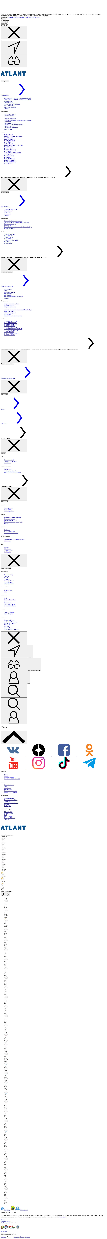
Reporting (6, 626)
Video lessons (7, 788)
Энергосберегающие (10, 118)
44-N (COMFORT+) (9, 139)
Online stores (4, 423)
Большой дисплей (9, 305)
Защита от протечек (9, 311)
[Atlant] (13, 79)
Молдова (16, 1237)
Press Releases (8, 602)
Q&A (5, 786)
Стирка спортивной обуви (11, 303)
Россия (22, 1237)
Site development (5, 1223)
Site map (3, 1220)
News (5, 601)
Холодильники (5, 81)
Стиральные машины (6, 272)
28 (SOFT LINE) (8, 147)
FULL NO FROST (9, 105)
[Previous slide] (3, 894)
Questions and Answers (10, 461)
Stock (5, 598)
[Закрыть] (14, 32)
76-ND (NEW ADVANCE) (11, 240)
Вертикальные (8, 211)
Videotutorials (7, 463)
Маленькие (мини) (9, 292)
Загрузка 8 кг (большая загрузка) (13, 296)
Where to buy (4, 394)
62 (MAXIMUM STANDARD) (12, 152)
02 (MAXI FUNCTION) (10, 323)
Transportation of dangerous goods (13, 522)
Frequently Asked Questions (11, 629)
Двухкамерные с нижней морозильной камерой (17, 98)
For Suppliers (7, 552)
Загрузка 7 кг (8, 295)
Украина (27, 1237)
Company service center (10, 471)
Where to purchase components (12, 472)
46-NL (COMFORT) (9, 158)
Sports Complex (8, 613)
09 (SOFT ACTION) (9, 326)
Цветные (6, 108)
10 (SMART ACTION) (10, 321)
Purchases (6, 547)
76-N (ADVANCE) (9, 234)
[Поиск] (14, 691)
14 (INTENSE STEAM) (10, 327)
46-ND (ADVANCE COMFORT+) (13, 136)
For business (4, 501)
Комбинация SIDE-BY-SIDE (12, 104)
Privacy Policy (63, 1217)
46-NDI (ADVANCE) (10, 160)
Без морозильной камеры (11, 127)
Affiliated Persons (8, 625)
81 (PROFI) (7, 241)
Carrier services (8, 550)
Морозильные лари (9, 228)
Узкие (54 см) (8, 129)
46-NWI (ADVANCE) (10, 161)
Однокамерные (8, 102)
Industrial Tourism (9, 583)
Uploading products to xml (11, 533)
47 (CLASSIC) (8, 142)
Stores (2, 409)
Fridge (5, 774)
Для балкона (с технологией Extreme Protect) (16, 222)
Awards (6, 577)
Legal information (5, 1221)
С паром (6, 298)
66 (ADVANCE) (8, 144)
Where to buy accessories (10, 792)
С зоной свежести (9, 115)
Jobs (5, 592)
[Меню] (1, 40)
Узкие (5, 290)
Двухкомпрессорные (10, 123)
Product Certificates (9, 580)
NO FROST (7, 212)
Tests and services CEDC (10, 520)
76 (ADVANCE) (8, 238)
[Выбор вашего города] (14, 47)
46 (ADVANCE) (8, 135)
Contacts (6, 576)
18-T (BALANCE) (9, 332)
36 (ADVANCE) (8, 163)
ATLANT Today (8, 574)
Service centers (8, 789)
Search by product (9, 460)
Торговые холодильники (7, 364)
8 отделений (7, 225)
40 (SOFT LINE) (8, 148)
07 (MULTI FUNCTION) (11, 324)
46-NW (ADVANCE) (10, 149)
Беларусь (3, 1237)
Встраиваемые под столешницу (13, 315)
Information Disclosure (10, 623)
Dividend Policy (8, 628)
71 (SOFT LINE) (8, 237)
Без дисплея (7, 314)
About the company (6, 568)
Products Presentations (10, 600)
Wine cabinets (7, 509)
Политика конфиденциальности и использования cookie (24, 17)
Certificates (7, 530)
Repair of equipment (9, 519)
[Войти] (14, 717)
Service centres (8, 469)
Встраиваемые (8, 101)
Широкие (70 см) (9, 126)
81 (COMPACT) (8, 243)
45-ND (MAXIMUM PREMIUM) (13, 145)
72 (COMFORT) (8, 235)
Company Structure (9, 612)
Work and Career (8, 590)
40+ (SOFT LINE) (9, 155)
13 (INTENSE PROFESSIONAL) (13, 329)
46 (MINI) (7, 157)
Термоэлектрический (10, 107)
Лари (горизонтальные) (10, 209)
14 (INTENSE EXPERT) (11, 330)
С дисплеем (7, 121)
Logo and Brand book (10, 605)
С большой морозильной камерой (13, 124)
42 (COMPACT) (8, 151)
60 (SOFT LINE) (8, 138)
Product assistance (9, 785)
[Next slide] (7, 894)
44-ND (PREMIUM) (9, 141)
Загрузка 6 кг (8, 293)
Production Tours (8, 582)
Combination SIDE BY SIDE (12, 779)
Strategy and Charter (9, 620)
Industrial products (9, 511)
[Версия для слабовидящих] (14, 60)
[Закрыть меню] (14, 184)
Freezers (6, 776)
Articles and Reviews (9, 604)
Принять (3, 18)
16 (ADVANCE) (8, 154)
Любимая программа (10, 312)
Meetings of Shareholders (10, 622)
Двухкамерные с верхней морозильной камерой (17, 99)
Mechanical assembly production (12, 517)
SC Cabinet (7, 541)
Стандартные (8, 289)
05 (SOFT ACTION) (9, 335)
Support (3, 453)
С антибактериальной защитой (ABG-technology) (18, 120)
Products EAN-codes (9, 531)
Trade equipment (8, 508)
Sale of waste (7, 549)
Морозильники (5, 192)
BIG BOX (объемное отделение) (13, 221)
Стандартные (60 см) (10, 114)
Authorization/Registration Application (14, 539)
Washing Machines (9, 777)
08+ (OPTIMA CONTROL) (11, 333)
